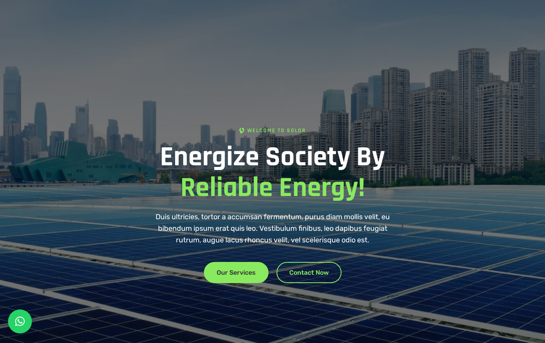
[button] (20, 321)
